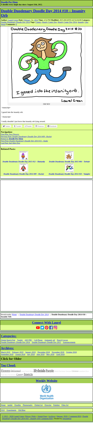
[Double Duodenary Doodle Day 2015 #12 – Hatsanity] (23, 159)
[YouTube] (38, 327)
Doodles (17, 405)
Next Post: (24, 141)
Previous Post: (26, 137)
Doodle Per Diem (9, 2)
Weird (3, 24)
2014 (36, 20)
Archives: (7, 348)
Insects (28, 374)
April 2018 (60, 354)
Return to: (12, 139)
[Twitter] (42, 327)
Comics (38, 22)
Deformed (16, 370)
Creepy (19, 374)
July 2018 (31, 354)
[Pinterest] (46, 327)
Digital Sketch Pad (8, 340)
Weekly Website (46, 380)
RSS (66, 416)
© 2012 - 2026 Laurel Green (13, 416)
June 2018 (40, 354)
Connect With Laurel (46, 322)
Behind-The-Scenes (59, 371)
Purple (50, 370)
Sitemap (60, 416)
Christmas (75, 371)
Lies (86, 22)
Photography (28, 405)
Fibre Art (65, 405)
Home (14, 315)
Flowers (5, 370)
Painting (56, 405)
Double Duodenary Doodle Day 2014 (15, 22)
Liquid (23, 371)
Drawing (48, 405)
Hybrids (39, 370)
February (27, 20)
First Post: (10, 134)
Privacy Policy (30, 416)
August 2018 (20, 354)
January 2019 (30, 352)
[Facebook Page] (51, 327)
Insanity (81, 22)
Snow (6, 374)
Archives (51, 416)
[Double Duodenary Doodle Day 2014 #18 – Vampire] (69, 172)
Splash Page (42, 416)
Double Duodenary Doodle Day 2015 (46, 342)
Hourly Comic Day (49, 22)
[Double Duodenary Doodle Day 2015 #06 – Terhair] (69, 159)
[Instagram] (55, 327)
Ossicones (68, 371)
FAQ (3, 410)
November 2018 (58, 352)
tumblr (10, 405)
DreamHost (66, 419)
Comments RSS (75, 416)
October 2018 (71, 352)
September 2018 (7, 354)
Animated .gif (49, 340)
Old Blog (21, 410)
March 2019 (5, 352)
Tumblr (20, 340)
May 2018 (50, 354)
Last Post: (10, 143)
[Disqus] (46, 213)
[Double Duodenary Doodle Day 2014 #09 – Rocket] (23, 172)
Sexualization (12, 374)
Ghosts (31, 371)
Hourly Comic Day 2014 (67, 22)
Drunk (27, 371)
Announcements (69, 342)
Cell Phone (38, 340)
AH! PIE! (28, 340)
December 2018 (44, 352)
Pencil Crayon (62, 340)
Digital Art (39, 405)
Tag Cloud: (8, 365)
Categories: (8, 336)
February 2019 (17, 352)
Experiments (11, 410)
